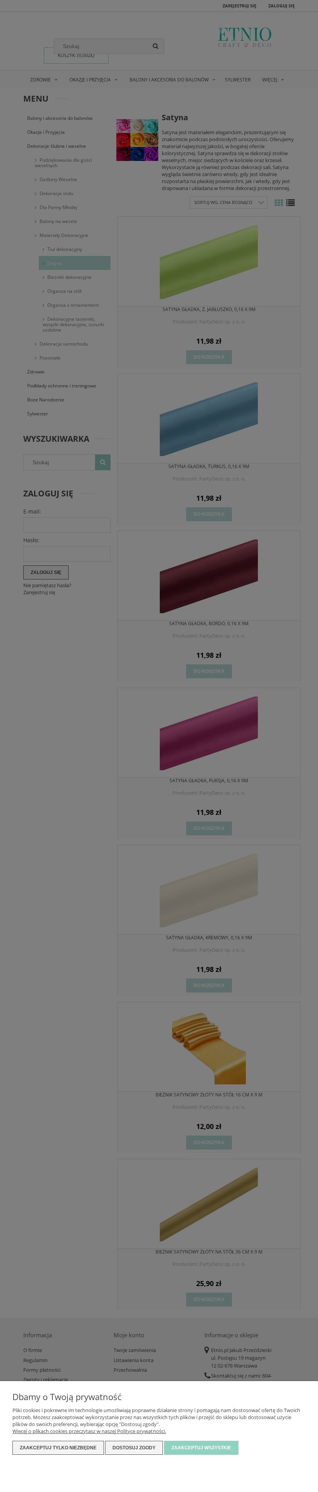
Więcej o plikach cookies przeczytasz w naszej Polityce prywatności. (89, 1431)
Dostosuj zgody (134, 1448)
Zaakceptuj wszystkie (201, 1448)
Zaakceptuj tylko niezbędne (58, 1448)
